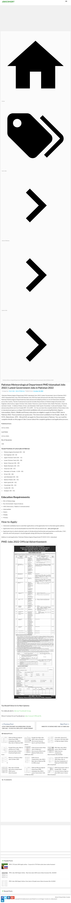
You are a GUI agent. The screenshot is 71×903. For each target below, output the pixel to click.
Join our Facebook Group (22, 711)
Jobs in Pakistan (20, 391)
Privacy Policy (62, 897)
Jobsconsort (54, 899)
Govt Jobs (12, 391)
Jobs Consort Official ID (33, 716)
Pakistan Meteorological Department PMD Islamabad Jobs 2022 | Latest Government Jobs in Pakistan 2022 (35, 771)
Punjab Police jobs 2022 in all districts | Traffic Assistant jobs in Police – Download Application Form (12, 751)
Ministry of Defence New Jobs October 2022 (55, 726)
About (56, 897)
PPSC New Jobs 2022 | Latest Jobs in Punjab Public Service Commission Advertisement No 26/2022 (57, 751)
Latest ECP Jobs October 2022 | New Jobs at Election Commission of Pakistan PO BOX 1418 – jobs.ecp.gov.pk (58, 761)
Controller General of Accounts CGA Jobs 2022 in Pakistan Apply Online (61, 739)
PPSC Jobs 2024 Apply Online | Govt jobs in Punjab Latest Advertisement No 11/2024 (32, 881)
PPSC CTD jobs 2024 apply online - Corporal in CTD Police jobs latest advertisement (32, 864)
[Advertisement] (35, 19)
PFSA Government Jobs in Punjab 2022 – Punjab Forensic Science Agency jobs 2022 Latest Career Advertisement (58, 771)
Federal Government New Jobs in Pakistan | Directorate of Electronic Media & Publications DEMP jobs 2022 (35, 751)
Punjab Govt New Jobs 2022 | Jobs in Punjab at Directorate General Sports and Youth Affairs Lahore (35, 741)
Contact (68, 897)
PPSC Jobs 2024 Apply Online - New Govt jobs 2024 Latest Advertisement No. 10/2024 (32, 872)
